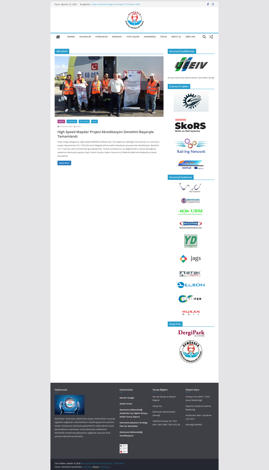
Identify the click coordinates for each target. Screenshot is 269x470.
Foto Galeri (133, 36)
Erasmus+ (117, 36)
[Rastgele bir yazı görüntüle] (211, 36)
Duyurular (85, 36)
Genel (94, 121)
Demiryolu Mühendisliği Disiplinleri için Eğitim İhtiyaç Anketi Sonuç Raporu (133, 413)
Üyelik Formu (126, 403)
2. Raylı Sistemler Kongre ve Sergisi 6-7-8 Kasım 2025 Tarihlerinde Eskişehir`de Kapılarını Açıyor (115, 5)
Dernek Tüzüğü (127, 397)
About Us (176, 36)
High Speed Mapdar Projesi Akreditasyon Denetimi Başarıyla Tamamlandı (105, 133)
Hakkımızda (150, 36)
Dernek (71, 36)
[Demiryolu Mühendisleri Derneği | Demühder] (58, 36)
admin (78, 126)
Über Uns (190, 36)
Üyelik (163, 36)
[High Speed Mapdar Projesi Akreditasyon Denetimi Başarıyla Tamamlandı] (109, 86)
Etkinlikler (102, 36)
